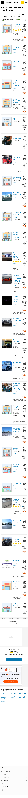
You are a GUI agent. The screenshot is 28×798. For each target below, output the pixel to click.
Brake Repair (13, 693)
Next (19, 624)
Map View (6, 16)
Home (2, 618)
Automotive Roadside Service (3, 698)
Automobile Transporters (4, 702)
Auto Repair (17, 618)
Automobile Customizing (22, 695)
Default (23, 14)
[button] (26, 2)
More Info (15, 509)
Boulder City (10, 618)
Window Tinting (4, 694)
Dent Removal (22, 693)
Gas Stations (22, 697)
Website (14, 31)
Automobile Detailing (17, 28)
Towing (2, 693)
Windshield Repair (12, 698)
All (12, 16)
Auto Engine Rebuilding (13, 695)
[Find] (22, 2)
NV (5, 618)
